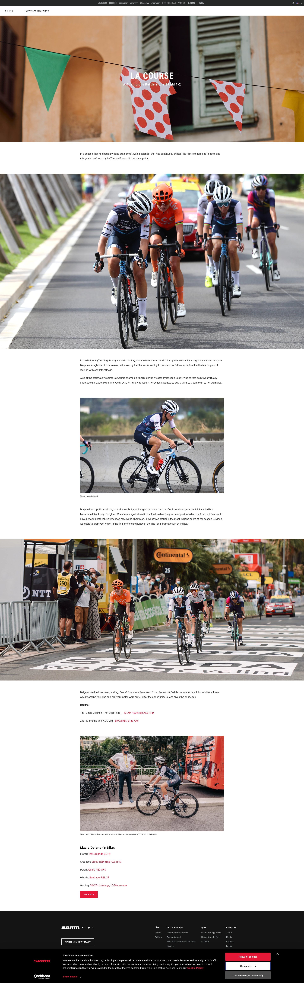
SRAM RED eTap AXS (127, 720)
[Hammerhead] (169, 3)
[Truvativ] (123, 3)
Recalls (170, 946)
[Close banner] (277, 954)
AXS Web (205, 942)
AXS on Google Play (210, 937)
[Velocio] (181, 3)
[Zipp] (134, 3)
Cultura (158, 937)
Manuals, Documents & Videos (181, 942)
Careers (229, 942)
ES (300, 3)
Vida (10, 11)
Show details (70, 976)
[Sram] (102, 3)
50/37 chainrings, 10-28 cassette (108, 885)
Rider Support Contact (177, 933)
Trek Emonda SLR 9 (100, 853)
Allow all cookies (248, 956)
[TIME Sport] (155, 3)
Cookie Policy (195, 968)
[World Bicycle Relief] (201, 3)
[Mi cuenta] (293, 3)
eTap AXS (89, 894)
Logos (229, 946)
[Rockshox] (113, 3)
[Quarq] (144, 3)
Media (229, 937)
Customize (246, 966)
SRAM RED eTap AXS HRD (139, 712)
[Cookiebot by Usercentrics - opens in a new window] (42, 976)
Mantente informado (78, 942)
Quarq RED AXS (97, 869)
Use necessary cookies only (248, 975)
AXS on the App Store (211, 933)
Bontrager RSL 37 (99, 877)
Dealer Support (174, 937)
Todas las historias (37, 11)
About (229, 933)
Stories (158, 933)
